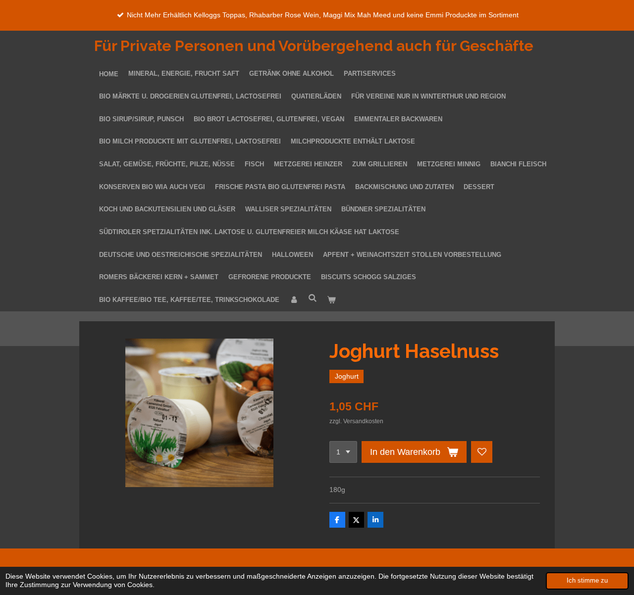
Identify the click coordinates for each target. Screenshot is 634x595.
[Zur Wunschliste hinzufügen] (482, 452)
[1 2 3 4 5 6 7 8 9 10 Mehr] (343, 452)
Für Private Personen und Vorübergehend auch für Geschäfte (313, 45)
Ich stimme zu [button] (587, 580)
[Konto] (293, 300)
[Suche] (312, 298)
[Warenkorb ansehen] (331, 300)
